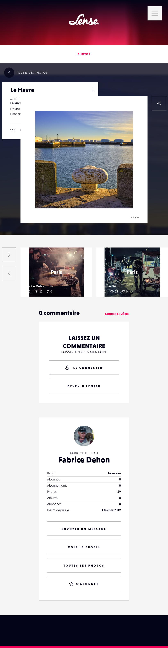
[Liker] (138, 105)
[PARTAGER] (159, 103)
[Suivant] (9, 255)
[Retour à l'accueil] (84, 19)
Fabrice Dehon (35, 286)
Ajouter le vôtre (117, 314)
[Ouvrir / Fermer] (92, 90)
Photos (84, 54)
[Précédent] (9, 273)
